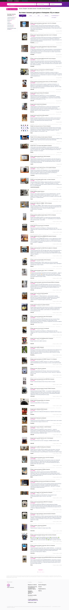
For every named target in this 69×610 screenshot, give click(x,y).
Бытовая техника (32, 8)
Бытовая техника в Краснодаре (43, 177)
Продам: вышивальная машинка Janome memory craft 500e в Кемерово (43, 81)
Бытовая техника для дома (44, 8)
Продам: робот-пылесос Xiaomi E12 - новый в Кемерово (40, 426)
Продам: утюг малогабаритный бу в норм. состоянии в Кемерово (42, 179)
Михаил (31, 141)
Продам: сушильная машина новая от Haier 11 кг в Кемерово (41, 270)
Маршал (32, 266)
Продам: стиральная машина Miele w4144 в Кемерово (40, 259)
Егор (31, 334)
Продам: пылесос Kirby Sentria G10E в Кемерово (39, 115)
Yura (31, 497)
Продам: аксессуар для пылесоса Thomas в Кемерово (40, 126)
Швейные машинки (10, 18)
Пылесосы (9, 20)
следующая (40, 569)
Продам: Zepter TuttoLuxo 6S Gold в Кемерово (39, 293)
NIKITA (31, 476)
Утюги (8, 21)
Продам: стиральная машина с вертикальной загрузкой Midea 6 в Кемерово (44, 282)
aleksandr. (32, 221)
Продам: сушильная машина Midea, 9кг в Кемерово (40, 400)
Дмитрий (32, 89)
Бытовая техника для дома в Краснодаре (53, 177)
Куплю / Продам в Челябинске (34, 124)
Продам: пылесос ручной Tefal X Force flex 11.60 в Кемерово (41, 438)
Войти (56, 0)
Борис (31, 77)
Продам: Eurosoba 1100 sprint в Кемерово (38, 368)
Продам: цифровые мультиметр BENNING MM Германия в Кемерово (43, 236)
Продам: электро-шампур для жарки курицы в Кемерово (41, 137)
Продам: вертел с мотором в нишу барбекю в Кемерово (41, 145)
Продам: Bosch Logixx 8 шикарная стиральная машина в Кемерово (42, 513)
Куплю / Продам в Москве (33, 21)
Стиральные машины (11, 17)
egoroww (32, 231)
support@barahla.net (33, 600)
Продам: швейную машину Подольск (37, 191)
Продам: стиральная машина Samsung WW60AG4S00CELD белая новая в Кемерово (45, 557)
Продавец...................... (34, 30)
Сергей (31, 164)
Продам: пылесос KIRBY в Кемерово (37, 347)
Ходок (31, 198)
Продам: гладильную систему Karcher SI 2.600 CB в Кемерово (41, 69)
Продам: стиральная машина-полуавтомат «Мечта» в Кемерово (42, 545)
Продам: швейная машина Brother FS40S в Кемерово (40, 156)
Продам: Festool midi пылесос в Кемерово (38, 418)
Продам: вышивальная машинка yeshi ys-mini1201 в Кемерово (42, 457)
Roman (31, 384)
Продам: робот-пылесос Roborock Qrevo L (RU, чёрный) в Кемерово (43, 167)
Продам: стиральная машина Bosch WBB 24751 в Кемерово (41, 501)
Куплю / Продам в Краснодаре (34, 177)
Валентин (32, 111)
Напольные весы (10, 26)
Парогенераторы (10, 25)
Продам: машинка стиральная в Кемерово (38, 525)
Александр (32, 396)
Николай (32, 312)
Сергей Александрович (34, 187)
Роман (31, 541)
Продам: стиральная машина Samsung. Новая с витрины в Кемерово (43, 534)
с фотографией (53, 17)
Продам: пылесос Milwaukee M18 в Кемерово (38, 409)
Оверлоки (9, 23)
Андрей (31, 364)
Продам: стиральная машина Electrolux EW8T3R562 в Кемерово (42, 379)
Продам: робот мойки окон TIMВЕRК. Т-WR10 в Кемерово (41, 203)
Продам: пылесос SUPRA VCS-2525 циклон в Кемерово (40, 446)
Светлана (32, 278)
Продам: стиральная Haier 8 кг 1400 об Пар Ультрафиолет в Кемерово (43, 248)
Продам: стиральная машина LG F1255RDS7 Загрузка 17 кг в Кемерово (43, 359)
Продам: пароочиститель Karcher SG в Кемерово (39, 225)
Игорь (31, 509)
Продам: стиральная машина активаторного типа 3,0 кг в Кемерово (43, 23)
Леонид (31, 301)
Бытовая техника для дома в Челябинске (53, 124)
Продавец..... (32, 354)
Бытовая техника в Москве (41, 21)
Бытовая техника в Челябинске (43, 124)
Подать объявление (25, 0)
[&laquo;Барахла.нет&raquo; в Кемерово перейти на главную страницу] (9, 0)
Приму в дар (46, 15)
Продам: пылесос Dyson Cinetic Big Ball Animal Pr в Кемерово (41, 338)
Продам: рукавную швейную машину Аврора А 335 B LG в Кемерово (43, 214)
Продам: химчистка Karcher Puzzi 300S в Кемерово (39, 304)
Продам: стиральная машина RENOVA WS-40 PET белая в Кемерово (43, 58)
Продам (30, 15)
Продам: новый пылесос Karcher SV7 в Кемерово (39, 92)
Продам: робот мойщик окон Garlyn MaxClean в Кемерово (41, 492)
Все (23, 15)
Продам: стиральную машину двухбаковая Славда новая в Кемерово (43, 46)
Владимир (32, 54)
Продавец (32, 414)
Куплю (38, 15)
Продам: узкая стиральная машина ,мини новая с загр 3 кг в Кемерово (43, 34)
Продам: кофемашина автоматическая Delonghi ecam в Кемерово (42, 481)
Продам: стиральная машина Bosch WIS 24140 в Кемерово (41, 316)
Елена (31, 564)
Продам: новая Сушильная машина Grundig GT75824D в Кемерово (42, 388)
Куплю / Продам (23, 8)
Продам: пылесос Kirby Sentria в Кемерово (38, 104)
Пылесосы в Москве (58, 68)
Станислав (32, 175)
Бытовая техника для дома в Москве (50, 21)
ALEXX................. (33, 255)
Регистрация (60, 0)
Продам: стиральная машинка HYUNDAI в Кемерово (40, 469)
